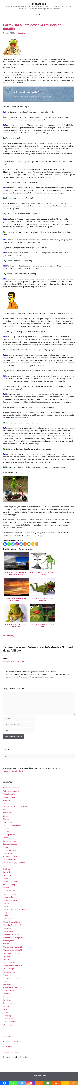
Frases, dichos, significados (14, 862)
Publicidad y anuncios (12, 987)
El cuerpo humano (10, 850)
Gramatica (7, 872)
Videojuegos (8, 1015)
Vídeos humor (8, 1018)
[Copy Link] (33, 544)
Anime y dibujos (9, 797)
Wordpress (7, 1025)
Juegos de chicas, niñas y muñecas (16, 909)
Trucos (6, 1006)
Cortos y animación (10, 841)
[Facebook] (5, 544)
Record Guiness (9, 990)
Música (6, 944)
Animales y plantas (10, 794)
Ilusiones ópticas (10, 894)
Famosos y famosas (11, 856)
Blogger (6, 819)
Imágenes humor (10, 897)
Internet (6, 903)
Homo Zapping (9, 884)
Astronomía (7, 813)
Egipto (5, 847)
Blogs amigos (10, 636)
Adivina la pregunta (11, 791)
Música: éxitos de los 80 (12, 947)
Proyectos (7, 981)
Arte (4, 809)
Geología (6, 869)
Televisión (7, 1000)
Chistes (6, 828)
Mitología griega (9, 931)
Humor (6, 887)
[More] (36, 544)
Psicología (7, 984)
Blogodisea (39, 3)
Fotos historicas (9, 859)
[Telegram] (21, 544)
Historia (6, 878)
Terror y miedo (9, 1003)
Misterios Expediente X (12, 925)
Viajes (5, 1012)
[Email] (29, 544)
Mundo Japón (8, 940)
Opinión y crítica (9, 962)
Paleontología (8, 969)
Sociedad (6, 993)
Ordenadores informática (13, 965)
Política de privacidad (12, 1041)
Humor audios (9, 891)
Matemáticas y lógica (11, 922)
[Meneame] (25, 544)
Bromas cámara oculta (12, 825)
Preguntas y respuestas (12, 978)
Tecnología (7, 997)
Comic (5, 838)
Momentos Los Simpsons (13, 937)
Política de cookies (10, 1052)
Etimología (7, 853)
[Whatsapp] (9, 544)
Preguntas (7, 975)
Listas (5, 916)
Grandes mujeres (10, 875)
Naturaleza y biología (12, 953)
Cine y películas (9, 834)
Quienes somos (9, 1036)
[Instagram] (17, 544)
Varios (5, 1009)
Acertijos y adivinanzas (12, 788)
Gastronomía (8, 866)
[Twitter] (13, 544)
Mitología (7, 928)
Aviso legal (7, 1046)
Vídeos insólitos (9, 1022)
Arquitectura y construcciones (15, 806)
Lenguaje (6, 912)
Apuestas (7, 800)
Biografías (7, 816)
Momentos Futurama (11, 934)
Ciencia (6, 831)
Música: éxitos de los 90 (12, 950)
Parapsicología (9, 972)
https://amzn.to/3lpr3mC (13, 771)
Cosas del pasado (10, 844)
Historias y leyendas (11, 881)
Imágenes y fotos (10, 900)
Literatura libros (9, 919)
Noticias (6, 956)
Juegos (5, 906)
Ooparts (6, 959)
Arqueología (8, 803)
